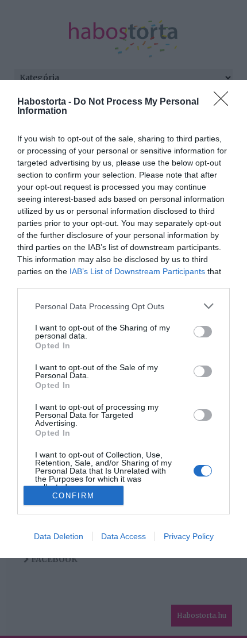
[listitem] (123, 306)
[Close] (225, 102)
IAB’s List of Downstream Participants (137, 271)
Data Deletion (58, 536)
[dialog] (123, 319)
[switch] (203, 331)
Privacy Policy (189, 536)
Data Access (123, 536)
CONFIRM (73, 495)
